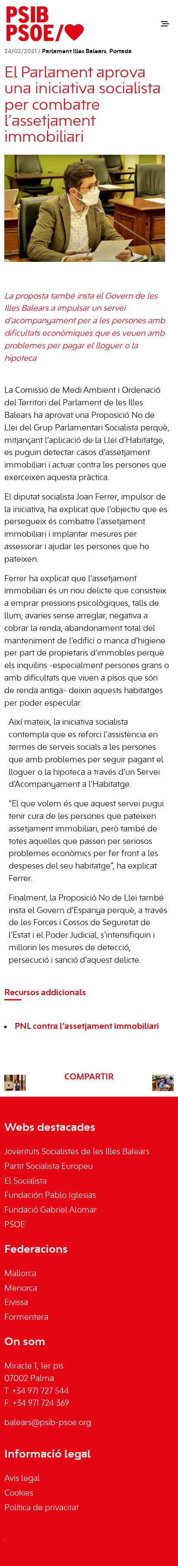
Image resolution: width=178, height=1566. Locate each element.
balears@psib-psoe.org (47, 1423)
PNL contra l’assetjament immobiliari (87, 1027)
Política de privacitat (41, 1508)
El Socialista (25, 1181)
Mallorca (20, 1274)
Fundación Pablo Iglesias (50, 1196)
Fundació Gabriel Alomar (50, 1210)
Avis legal (22, 1479)
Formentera (26, 1317)
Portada (120, 51)
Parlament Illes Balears (74, 51)
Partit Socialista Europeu (48, 1167)
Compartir (89, 1077)
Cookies (18, 1493)
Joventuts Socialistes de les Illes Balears (76, 1152)
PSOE (14, 1225)
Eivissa (16, 1303)
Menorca (20, 1288)
